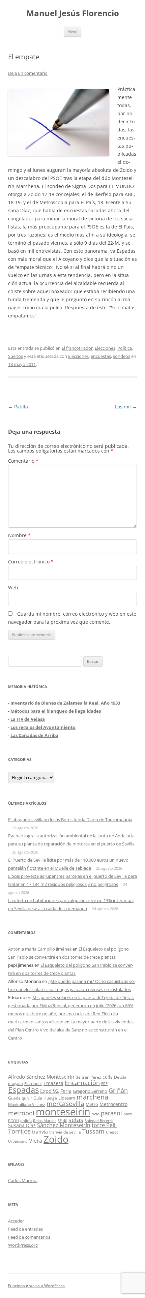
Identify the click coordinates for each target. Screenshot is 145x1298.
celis (108, 1077)
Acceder (16, 1221)
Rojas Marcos (44, 1120)
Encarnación (82, 1083)
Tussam (93, 1131)
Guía (37, 1098)
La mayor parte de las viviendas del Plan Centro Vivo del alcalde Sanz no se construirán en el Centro (71, 1030)
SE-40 (62, 1120)
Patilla (18, 406)
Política (124, 348)
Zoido (56, 1139)
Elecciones (105, 348)
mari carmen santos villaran (35, 1022)
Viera (35, 1140)
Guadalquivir (20, 1098)
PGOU (13, 1120)
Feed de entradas (25, 1229)
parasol (111, 1113)
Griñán (118, 1090)
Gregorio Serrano (90, 1091)
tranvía (40, 1132)
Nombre (19, 535)
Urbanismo (18, 1141)
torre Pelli (104, 1125)
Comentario (23, 461)
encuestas (101, 356)
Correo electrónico (31, 561)
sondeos (121, 356)
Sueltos (15, 356)
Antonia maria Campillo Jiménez (39, 949)
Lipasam (66, 1098)
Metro (92, 1104)
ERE (104, 1083)
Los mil (126, 406)
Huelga (50, 1098)
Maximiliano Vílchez (26, 1104)
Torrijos (19, 1131)
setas (75, 1119)
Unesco (112, 1132)
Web (13, 587)
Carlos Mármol (22, 1180)
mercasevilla (65, 1103)
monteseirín (63, 1111)
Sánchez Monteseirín (63, 1125)
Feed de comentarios (29, 1237)
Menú (72, 31)
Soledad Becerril (99, 1120)
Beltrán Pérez (88, 1077)
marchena (92, 1097)
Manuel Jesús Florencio (72, 13)
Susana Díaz (22, 1125)
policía (26, 1120)
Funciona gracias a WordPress (36, 1286)
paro (127, 1113)
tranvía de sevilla (65, 1132)
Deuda (120, 1077)
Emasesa (53, 1083)
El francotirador (77, 348)
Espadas (23, 1089)
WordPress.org (23, 1245)
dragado (15, 1083)
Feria (65, 1091)
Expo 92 (49, 1090)
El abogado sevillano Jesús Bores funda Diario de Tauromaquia (70, 819)
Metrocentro (113, 1104)
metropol (21, 1113)
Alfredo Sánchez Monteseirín (41, 1076)
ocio (95, 1114)
